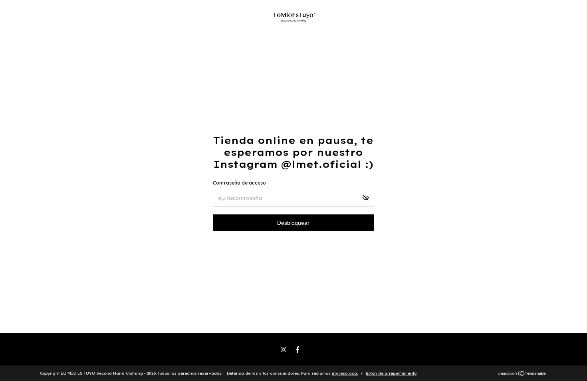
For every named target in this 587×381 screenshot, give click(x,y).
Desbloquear (293, 223)
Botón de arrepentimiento (391, 373)
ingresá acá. (345, 373)
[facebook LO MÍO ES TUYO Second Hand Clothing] (297, 349)
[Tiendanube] (522, 374)
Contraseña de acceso (239, 183)
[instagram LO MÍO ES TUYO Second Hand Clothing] (283, 349)
